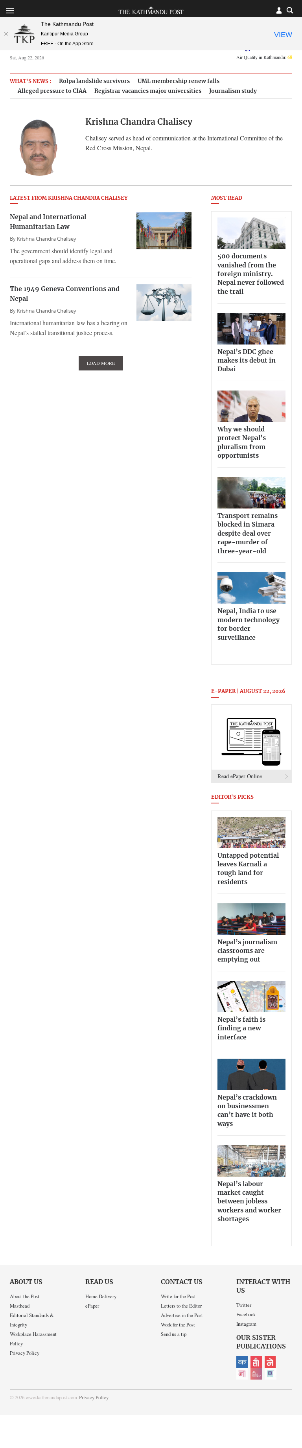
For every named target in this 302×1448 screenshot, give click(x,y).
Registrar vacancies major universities (147, 91)
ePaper (92, 1305)
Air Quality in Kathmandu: (264, 57)
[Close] (6, 33)
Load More (101, 363)
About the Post (24, 1296)
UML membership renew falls (178, 81)
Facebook (246, 1314)
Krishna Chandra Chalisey (46, 239)
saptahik (256, 1362)
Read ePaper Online (239, 776)
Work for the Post (178, 1324)
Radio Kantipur (256, 1374)
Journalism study (233, 91)
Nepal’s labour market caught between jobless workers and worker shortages (249, 1202)
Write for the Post (178, 1296)
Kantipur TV (270, 1374)
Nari (242, 1374)
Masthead (19, 1305)
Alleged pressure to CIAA (52, 91)
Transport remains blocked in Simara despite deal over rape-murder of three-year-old (247, 534)
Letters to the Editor (181, 1305)
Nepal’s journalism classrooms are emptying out (247, 951)
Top (286, 1387)
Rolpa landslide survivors (94, 81)
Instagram (246, 1323)
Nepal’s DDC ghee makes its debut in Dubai (246, 361)
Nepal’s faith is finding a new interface (241, 1029)
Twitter (243, 1304)
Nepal (270, 1362)
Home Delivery (100, 1296)
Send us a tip (173, 1333)
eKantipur (242, 1362)
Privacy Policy (24, 1352)
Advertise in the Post (182, 1315)
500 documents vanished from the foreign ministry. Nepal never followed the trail (250, 274)
